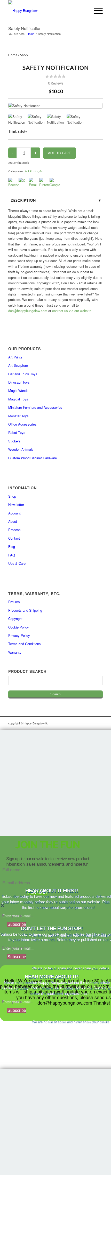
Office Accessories (22, 424)
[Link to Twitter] (91, 723)
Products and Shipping (25, 610)
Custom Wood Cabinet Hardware (32, 457)
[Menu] (96, 10)
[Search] (83, 10)
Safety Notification (25, 28)
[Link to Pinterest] (99, 723)
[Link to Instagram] (76, 723)
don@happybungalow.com (27, 310)
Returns (14, 601)
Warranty (14, 652)
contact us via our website (71, 310)
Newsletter (16, 504)
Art (41, 171)
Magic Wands (18, 390)
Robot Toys (16, 432)
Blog (11, 546)
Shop (24, 55)
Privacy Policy (19, 635)
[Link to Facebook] (83, 723)
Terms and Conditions (24, 643)
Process (14, 529)
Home (12, 55)
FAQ (11, 555)
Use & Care (17, 563)
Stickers (14, 441)
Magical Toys (18, 399)
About (12, 521)
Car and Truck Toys (22, 373)
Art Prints (31, 171)
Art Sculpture (18, 365)
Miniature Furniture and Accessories (35, 407)
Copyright (15, 618)
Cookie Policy (18, 627)
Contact (14, 538)
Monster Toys (18, 415)
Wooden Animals (21, 449)
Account (14, 513)
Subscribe (16, 924)
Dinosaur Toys (19, 382)
